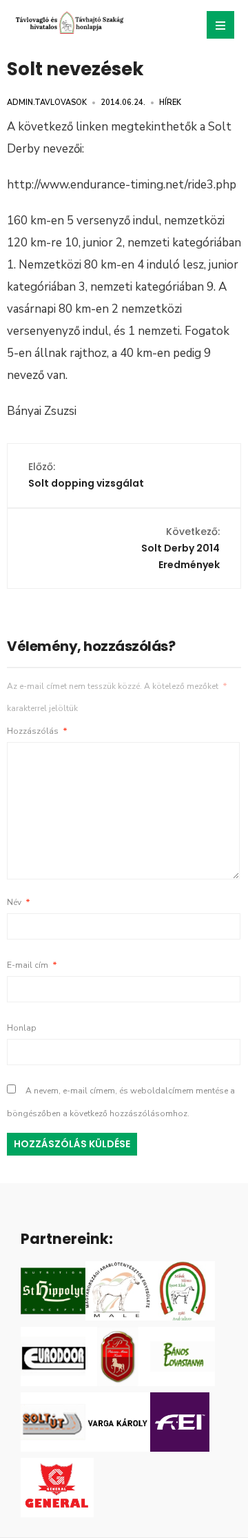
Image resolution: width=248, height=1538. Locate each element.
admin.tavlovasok (47, 102)
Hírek (170, 102)
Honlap (22, 1027)
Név (18, 902)
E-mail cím (32, 965)
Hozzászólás (37, 731)
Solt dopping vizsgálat (86, 475)
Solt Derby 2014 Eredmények (180, 548)
